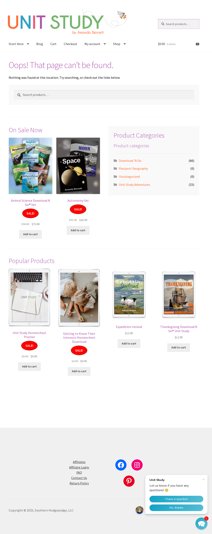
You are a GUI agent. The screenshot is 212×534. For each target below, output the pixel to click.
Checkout (70, 44)
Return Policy (79, 483)
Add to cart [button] (30, 234)
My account (92, 44)
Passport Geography (133, 168)
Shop (116, 44)
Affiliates (79, 462)
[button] (201, 523)
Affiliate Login (79, 467)
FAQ (79, 472)
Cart (53, 44)
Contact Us (79, 478)
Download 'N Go (130, 161)
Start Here (16, 44)
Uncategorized (129, 176)
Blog (39, 44)
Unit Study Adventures (134, 184)
